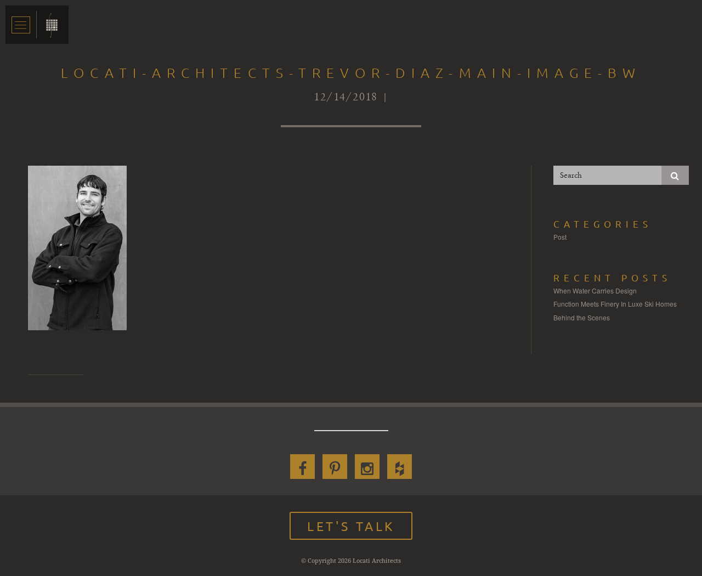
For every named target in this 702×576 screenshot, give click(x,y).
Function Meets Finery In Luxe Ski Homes (615, 303)
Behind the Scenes (581, 317)
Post (560, 236)
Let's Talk (351, 526)
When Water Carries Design (595, 290)
